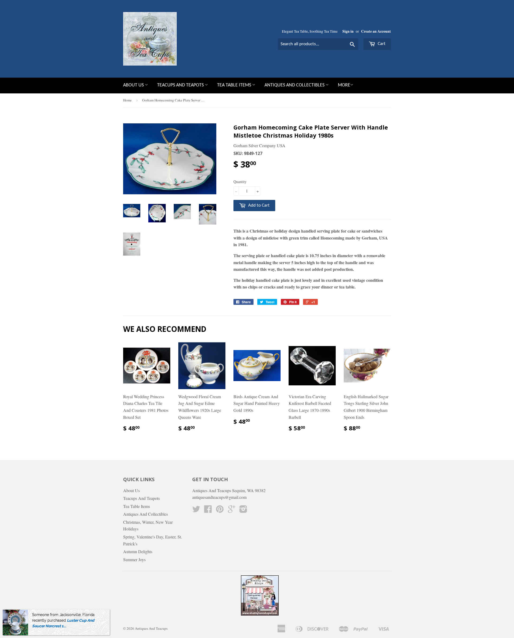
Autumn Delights (137, 551)
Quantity (240, 181)
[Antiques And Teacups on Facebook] (208, 510)
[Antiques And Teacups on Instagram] (243, 510)
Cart (381, 43)
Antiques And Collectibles (295, 85)
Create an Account (376, 31)
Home (127, 100)
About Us (134, 85)
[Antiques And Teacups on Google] (232, 510)
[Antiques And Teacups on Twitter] (196, 510)
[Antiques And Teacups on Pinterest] (220, 510)
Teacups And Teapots (181, 85)
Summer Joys (134, 559)
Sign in (348, 31)
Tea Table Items (234, 85)
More (344, 85)
